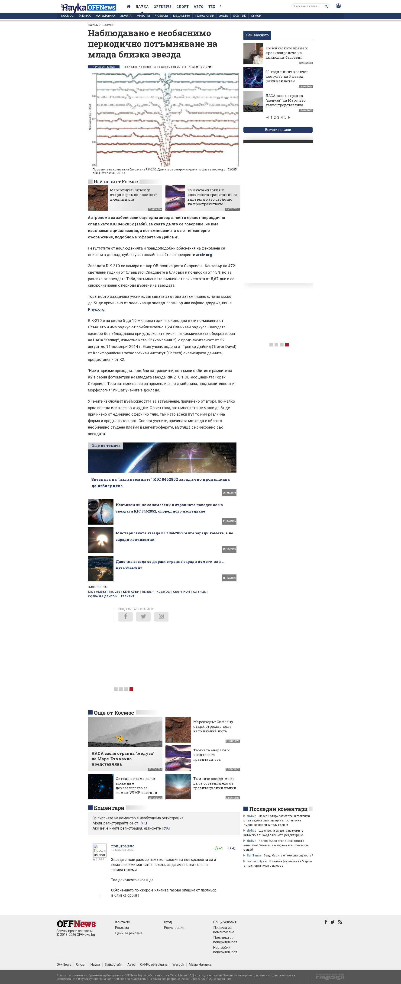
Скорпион (181, 591)
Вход (168, 922)
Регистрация (174, 928)
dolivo (252, 816)
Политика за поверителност (225, 940)
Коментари (109, 807)
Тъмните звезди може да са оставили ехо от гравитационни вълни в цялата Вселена (214, 785)
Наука (142, 6)
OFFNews (64, 964)
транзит (128, 596)
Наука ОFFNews (104, 66)
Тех (211, 6)
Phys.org (96, 309)
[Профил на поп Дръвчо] (100, 855)
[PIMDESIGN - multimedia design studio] (328, 978)
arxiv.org (204, 254)
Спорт (182, 6)
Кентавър (131, 591)
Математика (105, 15)
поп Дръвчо (122, 845)
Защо (223, 15)
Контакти (122, 922)
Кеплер (148, 591)
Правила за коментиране (223, 930)
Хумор (256, 15)
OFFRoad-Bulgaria (154, 964)
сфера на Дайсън (102, 596)
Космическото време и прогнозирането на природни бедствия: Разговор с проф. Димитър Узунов (286, 57)
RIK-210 (114, 591)
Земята (126, 15)
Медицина (181, 15)
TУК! (143, 823)
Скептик (239, 15)
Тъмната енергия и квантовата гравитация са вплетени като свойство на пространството (212, 197)
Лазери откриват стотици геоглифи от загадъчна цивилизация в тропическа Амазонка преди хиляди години (276, 820)
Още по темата (105, 445)
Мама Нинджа (200, 964)
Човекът (161, 15)
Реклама (122, 928)
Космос (67, 15)
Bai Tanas (254, 855)
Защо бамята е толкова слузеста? (288, 855)
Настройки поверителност (225, 950)
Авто (199, 6)
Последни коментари (278, 808)
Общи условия (224, 922)
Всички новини (278, 130)
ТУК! (166, 828)
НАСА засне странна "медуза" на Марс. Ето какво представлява (285, 100)
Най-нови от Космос (116, 181)
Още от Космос (114, 712)
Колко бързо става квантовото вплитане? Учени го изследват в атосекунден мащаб (276, 845)
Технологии (204, 15)
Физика (84, 15)
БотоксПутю (257, 861)
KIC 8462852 (97, 591)
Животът (143, 15)
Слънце (199, 591)
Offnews (162, 6)
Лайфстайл (114, 964)
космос (163, 591)
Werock (178, 964)
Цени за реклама (128, 933)
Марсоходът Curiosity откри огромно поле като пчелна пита (134, 195)
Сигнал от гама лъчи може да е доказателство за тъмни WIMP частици (136, 785)
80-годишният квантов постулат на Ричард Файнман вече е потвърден (286, 78)
